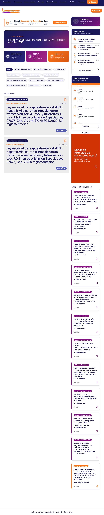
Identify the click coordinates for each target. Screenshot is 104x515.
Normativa (18, 2)
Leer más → (61, 130)
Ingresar (97, 11)
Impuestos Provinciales (55, 80)
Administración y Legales (42, 69)
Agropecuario (59, 69)
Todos (9, 69)
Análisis (73, 2)
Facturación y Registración (16, 80)
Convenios (63, 2)
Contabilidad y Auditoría (31, 75)
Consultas (82, 2)
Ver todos (86, 126)
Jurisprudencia (30, 2)
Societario (47, 85)
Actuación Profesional (23, 69)
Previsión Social (34, 85)
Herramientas (52, 2)
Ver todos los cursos (85, 70)
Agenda (41, 2)
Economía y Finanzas (51, 75)
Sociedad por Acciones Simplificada (88, 55)
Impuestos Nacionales (36, 80)
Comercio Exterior (13, 75)
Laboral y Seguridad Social (16, 85)
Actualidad (7, 2)
